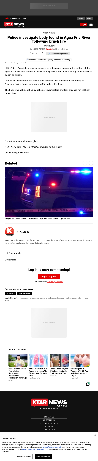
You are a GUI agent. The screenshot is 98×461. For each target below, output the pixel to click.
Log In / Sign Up (49, 276)
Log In (83, 25)
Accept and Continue (43, 456)
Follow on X (49, 427)
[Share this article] (37, 53)
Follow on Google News (59, 54)
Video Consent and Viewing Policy (34, 449)
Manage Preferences (24, 456)
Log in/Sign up (10, 298)
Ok (95, 435)
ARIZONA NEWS (49, 33)
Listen (89, 18)
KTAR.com (23, 231)
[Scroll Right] (91, 163)
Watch (81, 18)
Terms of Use (47, 447)
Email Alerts (49, 430)
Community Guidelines (55, 282)
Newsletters (25, 294)
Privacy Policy (57, 447)
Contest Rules (49, 420)
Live (7, 18)
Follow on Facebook (49, 423)
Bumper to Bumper (19, 18)
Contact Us (49, 417)
